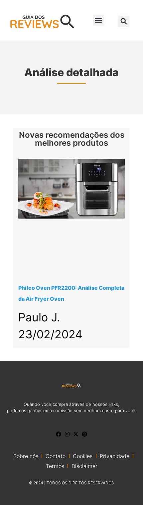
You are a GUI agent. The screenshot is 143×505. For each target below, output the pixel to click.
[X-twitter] (75, 434)
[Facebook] (58, 434)
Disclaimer (84, 466)
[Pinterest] (84, 434)
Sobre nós (25, 456)
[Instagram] (67, 434)
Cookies (82, 456)
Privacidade (114, 456)
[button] (98, 20)
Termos (55, 466)
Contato (56, 456)
